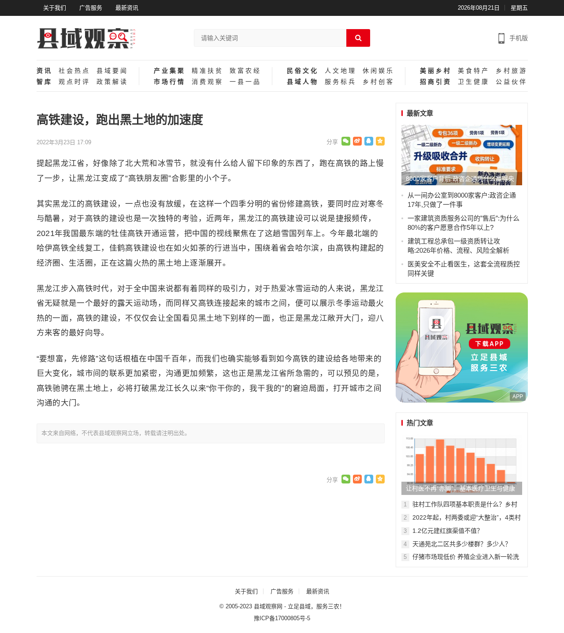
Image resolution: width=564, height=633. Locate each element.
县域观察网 (268, 606)
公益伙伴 (511, 82)
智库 (44, 82)
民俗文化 (303, 70)
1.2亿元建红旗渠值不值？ (447, 530)
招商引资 (436, 82)
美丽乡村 (436, 70)
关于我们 (54, 7)
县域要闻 (112, 70)
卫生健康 (474, 82)
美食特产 (474, 70)
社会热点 (74, 70)
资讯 (44, 70)
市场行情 (170, 82)
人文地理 (340, 70)
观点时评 (74, 82)
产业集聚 (170, 70)
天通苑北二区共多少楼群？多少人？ (461, 543)
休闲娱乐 (378, 70)
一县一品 (245, 82)
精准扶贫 (207, 70)
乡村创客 (378, 82)
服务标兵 (340, 82)
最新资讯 (126, 7)
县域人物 (303, 82)
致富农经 (245, 70)
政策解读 (112, 82)
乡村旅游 (511, 70)
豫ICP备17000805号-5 (282, 618)
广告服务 (90, 7)
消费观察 (207, 82)
